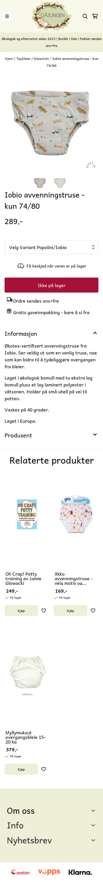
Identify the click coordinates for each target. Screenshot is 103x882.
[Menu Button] (7, 16)
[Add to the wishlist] (43, 610)
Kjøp (21, 610)
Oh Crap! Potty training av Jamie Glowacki (23, 578)
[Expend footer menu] (94, 825)
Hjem (9, 58)
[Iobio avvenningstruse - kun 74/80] (51, 122)
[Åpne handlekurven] (95, 16)
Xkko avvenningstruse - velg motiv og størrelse (74, 578)
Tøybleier (23, 58)
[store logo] (51, 16)
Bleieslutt (42, 58)
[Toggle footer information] (94, 810)
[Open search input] (85, 16)
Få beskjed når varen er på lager (56, 266)
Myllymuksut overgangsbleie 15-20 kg (25, 737)
